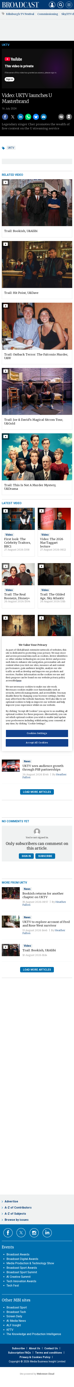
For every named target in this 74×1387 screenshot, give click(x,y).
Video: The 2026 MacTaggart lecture (51, 542)
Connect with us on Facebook (8, 1233)
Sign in (23, 108)
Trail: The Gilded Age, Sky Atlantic (52, 596)
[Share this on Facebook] (5, 117)
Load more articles (37, 791)
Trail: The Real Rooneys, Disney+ (17, 596)
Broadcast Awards (17, 1254)
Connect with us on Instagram (34, 1233)
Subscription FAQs (19, 1352)
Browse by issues (17, 1219)
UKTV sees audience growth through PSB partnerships (42, 767)
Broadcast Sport (16, 1307)
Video (9, 534)
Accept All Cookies (37, 742)
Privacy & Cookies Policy (35, 1357)
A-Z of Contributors (18, 1207)
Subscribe (45, 856)
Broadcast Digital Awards (22, 1259)
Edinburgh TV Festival (20, 14)
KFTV (9, 1329)
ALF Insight (13, 1325)
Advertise (11, 1201)
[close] (72, 108)
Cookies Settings (37, 733)
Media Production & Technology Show (30, 1263)
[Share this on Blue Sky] (36, 117)
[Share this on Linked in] (20, 117)
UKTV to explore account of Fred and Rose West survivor (46, 923)
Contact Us (51, 1348)
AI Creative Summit (18, 1276)
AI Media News (16, 1320)
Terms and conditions (48, 1352)
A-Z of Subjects (15, 1213)
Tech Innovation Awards (21, 1281)
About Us (34, 1348)
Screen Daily (14, 1316)
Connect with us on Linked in (47, 1233)
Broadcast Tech (16, 1312)
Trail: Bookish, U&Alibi (21, 231)
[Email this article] (43, 117)
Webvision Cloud (45, 1373)
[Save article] (69, 117)
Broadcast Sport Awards (21, 1267)
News (27, 761)
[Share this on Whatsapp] (28, 117)
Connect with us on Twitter (21, 1232)
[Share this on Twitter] (13, 117)
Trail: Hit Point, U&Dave (21, 293)
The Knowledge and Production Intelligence (33, 1334)
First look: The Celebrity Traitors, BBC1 (17, 542)
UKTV (5, 45)
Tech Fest (12, 1285)
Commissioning (47, 14)
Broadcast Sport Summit (21, 1272)
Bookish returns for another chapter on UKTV (43, 895)
